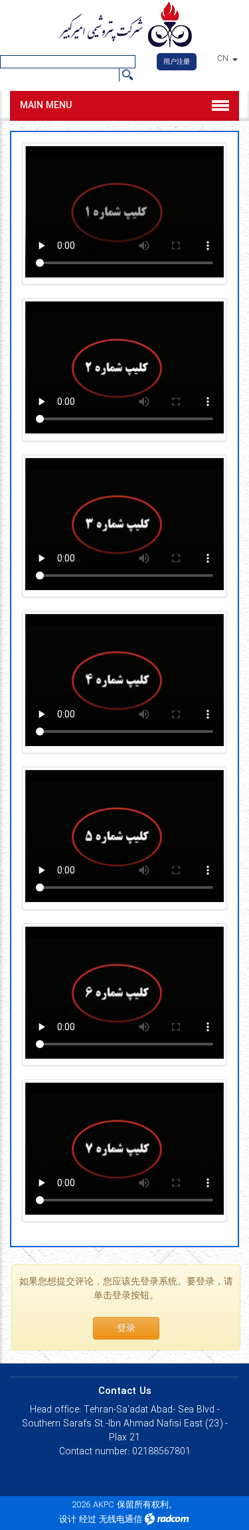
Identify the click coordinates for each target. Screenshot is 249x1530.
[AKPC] (124, 26)
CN (224, 59)
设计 (67, 1520)
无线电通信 (120, 1520)
